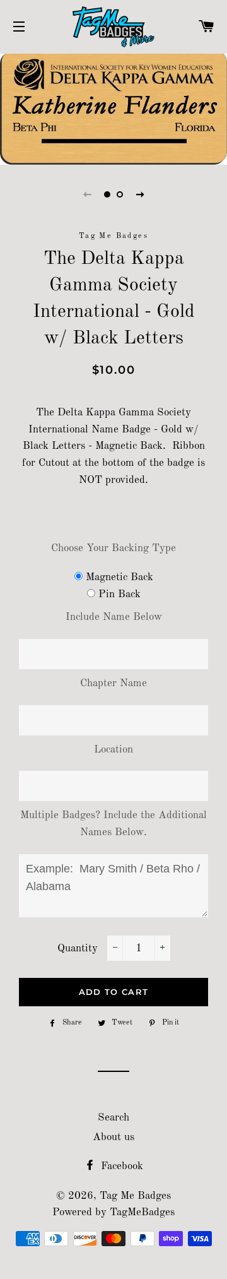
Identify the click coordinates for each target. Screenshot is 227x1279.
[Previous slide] (87, 194)
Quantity (77, 948)
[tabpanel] (113, 108)
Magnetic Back (119, 577)
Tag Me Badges (135, 1196)
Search (113, 1117)
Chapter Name (113, 683)
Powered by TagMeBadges (113, 1212)
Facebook (120, 1166)
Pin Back (119, 594)
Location (113, 749)
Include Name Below (114, 617)
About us (113, 1137)
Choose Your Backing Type (113, 548)
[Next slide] (140, 194)
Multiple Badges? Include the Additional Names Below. (113, 824)
